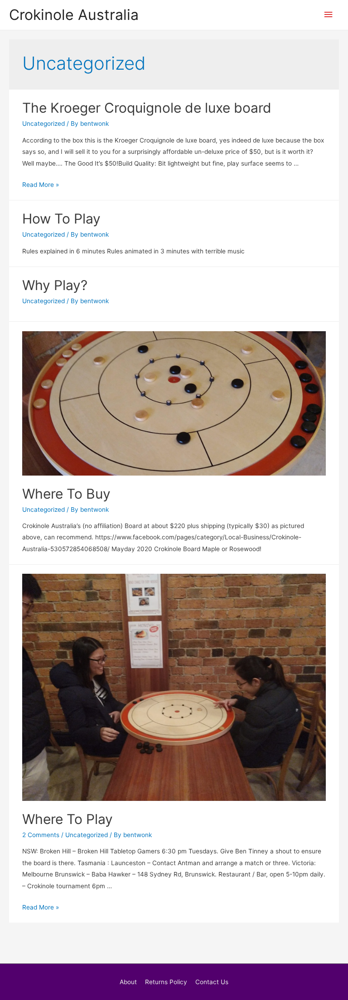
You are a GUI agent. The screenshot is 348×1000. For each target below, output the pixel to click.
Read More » (40, 184)
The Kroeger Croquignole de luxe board (146, 108)
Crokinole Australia (74, 15)
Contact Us (211, 982)
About (128, 982)
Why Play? (54, 285)
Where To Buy (66, 494)
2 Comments (40, 834)
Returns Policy (166, 982)
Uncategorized (43, 123)
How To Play (61, 218)
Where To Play (67, 819)
